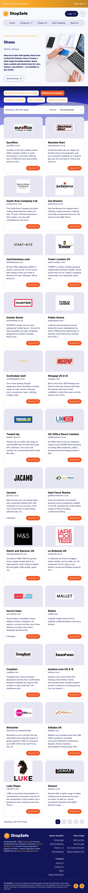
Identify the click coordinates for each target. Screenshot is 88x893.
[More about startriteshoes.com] (23, 244)
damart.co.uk (54, 789)
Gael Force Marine (59, 492)
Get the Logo (79, 844)
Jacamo (11, 492)
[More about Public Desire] (64, 303)
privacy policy (22, 851)
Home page (59, 840)
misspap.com (54, 379)
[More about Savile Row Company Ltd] (23, 186)
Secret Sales (14, 610)
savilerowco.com (14, 204)
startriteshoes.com (18, 259)
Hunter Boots (14, 317)
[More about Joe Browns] (64, 186)
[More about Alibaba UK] (64, 713)
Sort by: (53, 110)
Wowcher (12, 727)
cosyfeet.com (12, 672)
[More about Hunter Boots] (23, 303)
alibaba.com (53, 731)
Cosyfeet (11, 669)
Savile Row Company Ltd (21, 200)
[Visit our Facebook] (76, 886)
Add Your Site (78, 840)
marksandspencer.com (16, 554)
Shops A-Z (42, 23)
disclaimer (34, 851)
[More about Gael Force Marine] (64, 478)
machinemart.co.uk (56, 145)
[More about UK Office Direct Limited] (64, 419)
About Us (74, 23)
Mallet (52, 610)
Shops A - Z (59, 848)
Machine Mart (56, 142)
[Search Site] (82, 14)
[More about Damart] (64, 771)
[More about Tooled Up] (23, 419)
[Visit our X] (82, 886)
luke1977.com (12, 789)
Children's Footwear (14, 100)
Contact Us (59, 867)
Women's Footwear (57, 100)
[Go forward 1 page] (82, 821)
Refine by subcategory (52, 93)
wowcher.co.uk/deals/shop (18, 731)
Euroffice (12, 142)
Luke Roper (13, 785)
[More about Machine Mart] (64, 128)
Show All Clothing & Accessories (22, 93)
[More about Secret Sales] (23, 596)
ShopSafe (25, 842)
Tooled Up (12, 434)
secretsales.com (13, 614)
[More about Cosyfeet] (23, 654)
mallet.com (53, 614)
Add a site (78, 4)
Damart (52, 785)
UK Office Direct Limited (63, 434)
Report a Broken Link (75, 852)
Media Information (56, 875)
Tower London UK (59, 259)
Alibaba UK (55, 727)
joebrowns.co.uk (55, 204)
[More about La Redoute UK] (64, 536)
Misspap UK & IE (58, 375)
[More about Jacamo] (23, 478)
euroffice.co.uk (13, 145)
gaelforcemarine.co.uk (58, 495)
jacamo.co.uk (12, 495)
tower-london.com (56, 262)
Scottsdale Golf (16, 375)
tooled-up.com (13, 437)
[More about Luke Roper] (23, 771)
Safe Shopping (58, 23)
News (61, 871)
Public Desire (56, 317)
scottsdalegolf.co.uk (15, 379)
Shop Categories (57, 844)
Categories (25, 23)
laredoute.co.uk (55, 554)
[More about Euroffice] (23, 128)
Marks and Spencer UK (20, 550)
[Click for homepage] (23, 14)
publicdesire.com (55, 321)
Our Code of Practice (75, 848)
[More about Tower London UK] (64, 244)
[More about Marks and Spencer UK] (23, 536)
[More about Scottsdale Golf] (23, 361)
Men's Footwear (36, 100)
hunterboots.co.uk (14, 321)
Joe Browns (55, 200)
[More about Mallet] (64, 596)
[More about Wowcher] (23, 713)
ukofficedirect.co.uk (57, 437)
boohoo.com (53, 672)
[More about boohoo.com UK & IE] (64, 654)
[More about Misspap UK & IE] (64, 361)
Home (12, 23)
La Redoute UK (57, 550)
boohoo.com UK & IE (61, 669)
